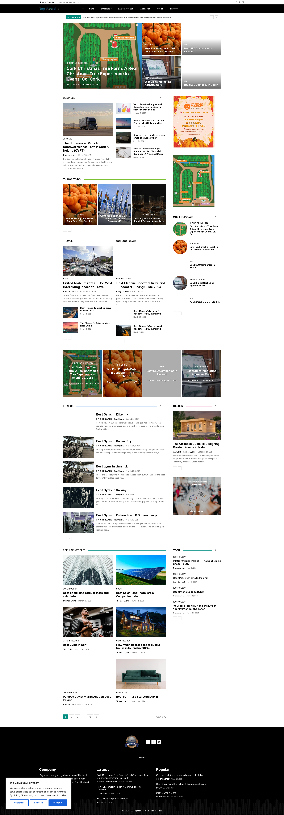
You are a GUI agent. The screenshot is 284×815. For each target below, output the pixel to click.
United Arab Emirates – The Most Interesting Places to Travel (87, 285)
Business (67, 139)
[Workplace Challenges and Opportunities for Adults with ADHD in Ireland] (123, 108)
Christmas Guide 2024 (77, 63)
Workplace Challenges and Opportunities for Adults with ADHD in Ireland (147, 107)
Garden (177, 452)
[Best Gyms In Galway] (78, 497)
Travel (66, 279)
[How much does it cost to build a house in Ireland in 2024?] (141, 622)
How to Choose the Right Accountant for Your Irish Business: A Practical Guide (148, 151)
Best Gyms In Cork (75, 644)
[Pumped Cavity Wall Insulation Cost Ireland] (88, 674)
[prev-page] (65, 230)
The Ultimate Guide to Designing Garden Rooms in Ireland (196, 445)
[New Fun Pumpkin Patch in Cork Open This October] (161, 39)
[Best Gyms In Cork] (88, 622)
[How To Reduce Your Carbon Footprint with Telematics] (123, 123)
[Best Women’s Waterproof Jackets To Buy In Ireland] (123, 330)
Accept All (58, 802)
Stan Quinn (119, 419)
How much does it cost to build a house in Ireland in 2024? (138, 646)
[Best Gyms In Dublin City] (78, 447)
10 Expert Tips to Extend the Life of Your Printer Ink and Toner (195, 607)
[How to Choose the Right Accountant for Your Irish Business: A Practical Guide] (123, 152)
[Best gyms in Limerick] (78, 472)
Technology (179, 557)
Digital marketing (152, 78)
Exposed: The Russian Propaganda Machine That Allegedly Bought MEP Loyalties (123, 17)
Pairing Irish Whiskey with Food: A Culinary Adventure (149, 220)
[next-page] (69, 230)
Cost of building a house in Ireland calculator (86, 594)
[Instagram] (239, 2)
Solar (119, 589)
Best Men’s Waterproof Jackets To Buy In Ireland (147, 312)
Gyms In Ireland (104, 419)
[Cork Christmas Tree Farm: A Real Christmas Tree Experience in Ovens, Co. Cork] (102, 56)
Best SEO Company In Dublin (205, 302)
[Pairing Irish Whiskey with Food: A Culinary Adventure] (149, 204)
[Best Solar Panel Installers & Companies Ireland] (141, 570)
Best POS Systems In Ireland (190, 577)
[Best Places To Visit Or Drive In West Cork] (70, 312)
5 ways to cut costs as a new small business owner (149, 136)
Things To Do (114, 212)
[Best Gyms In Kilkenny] (78, 422)
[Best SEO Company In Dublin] (201, 72)
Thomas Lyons (69, 155)
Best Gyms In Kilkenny (112, 414)
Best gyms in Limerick (112, 466)
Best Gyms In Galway (111, 490)
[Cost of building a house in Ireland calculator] (88, 570)
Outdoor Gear (123, 279)
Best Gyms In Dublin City (113, 441)
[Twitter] (243, 2)
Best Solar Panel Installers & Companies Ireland (135, 594)
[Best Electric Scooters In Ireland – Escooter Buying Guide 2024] (141, 261)
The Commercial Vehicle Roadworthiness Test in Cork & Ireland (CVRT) (86, 146)
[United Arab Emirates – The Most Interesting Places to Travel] (88, 261)
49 (90, 717)
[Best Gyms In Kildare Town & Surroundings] (78, 522)
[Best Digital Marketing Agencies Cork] (161, 72)
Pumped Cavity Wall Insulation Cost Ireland (87, 698)
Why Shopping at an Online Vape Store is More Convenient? (114, 219)
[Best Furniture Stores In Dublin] (141, 674)
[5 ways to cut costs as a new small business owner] (123, 137)
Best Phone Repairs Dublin (188, 591)
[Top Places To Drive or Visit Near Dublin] (70, 327)
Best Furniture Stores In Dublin (137, 696)
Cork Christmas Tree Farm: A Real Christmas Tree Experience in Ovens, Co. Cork (204, 230)
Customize (19, 802)
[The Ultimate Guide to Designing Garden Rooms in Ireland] (197, 425)
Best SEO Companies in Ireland (113, 798)
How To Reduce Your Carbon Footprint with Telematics (148, 122)
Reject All (38, 802)
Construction (70, 589)
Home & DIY (121, 693)
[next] (216, 17)
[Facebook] (236, 2)
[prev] (212, 17)
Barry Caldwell (122, 291)
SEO (185, 45)
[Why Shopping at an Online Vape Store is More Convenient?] (114, 204)
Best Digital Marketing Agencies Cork (202, 284)
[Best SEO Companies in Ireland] (201, 39)
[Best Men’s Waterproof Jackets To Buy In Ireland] (123, 315)
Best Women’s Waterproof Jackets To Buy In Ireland (147, 327)
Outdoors (149, 45)
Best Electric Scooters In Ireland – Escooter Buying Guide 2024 (140, 285)
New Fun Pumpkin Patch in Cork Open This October (80, 220)
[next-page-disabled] (179, 618)
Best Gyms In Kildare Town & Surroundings (126, 515)
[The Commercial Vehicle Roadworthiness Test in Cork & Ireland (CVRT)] (88, 119)
